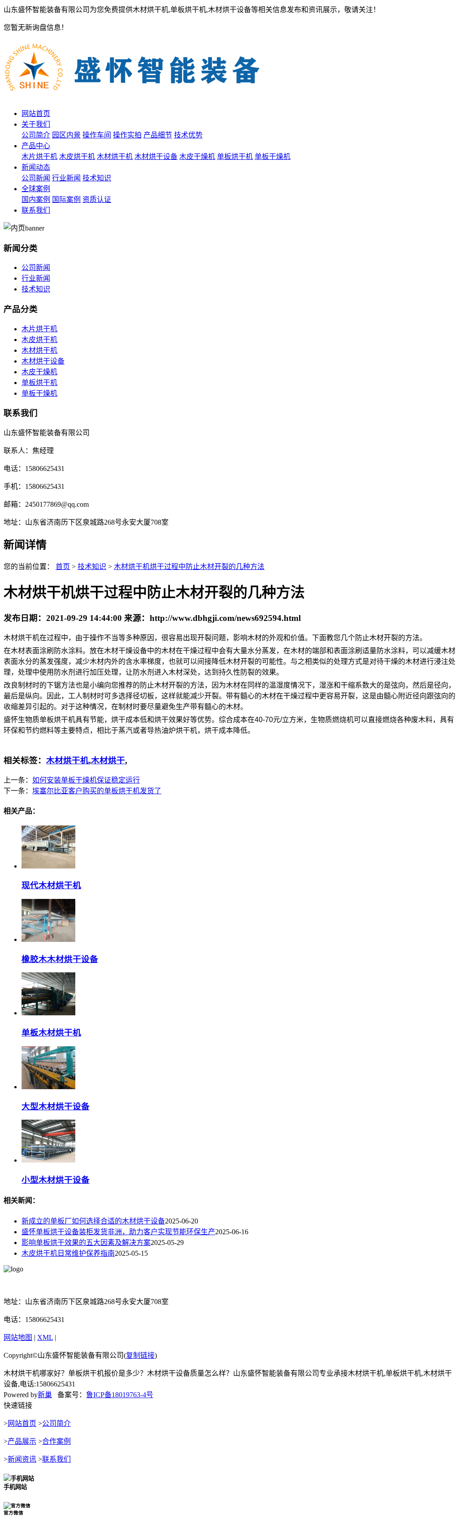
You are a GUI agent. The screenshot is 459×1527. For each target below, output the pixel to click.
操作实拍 (127, 135)
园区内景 (66, 135)
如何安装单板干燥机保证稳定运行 (86, 780)
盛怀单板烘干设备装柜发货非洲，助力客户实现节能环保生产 (118, 1232)
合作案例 (56, 1441)
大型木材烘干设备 (56, 1106)
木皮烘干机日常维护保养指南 (68, 1253)
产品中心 (36, 146)
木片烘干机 (39, 156)
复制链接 (140, 1355)
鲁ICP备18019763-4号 (119, 1395)
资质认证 (96, 199)
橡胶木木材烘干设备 (60, 959)
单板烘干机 (235, 156)
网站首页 (36, 113)
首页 (63, 566)
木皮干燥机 (197, 156)
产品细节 (157, 135)
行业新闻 (66, 178)
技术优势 (188, 135)
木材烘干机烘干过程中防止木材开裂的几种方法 (189, 566)
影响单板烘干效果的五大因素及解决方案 (86, 1242)
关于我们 (36, 124)
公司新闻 (36, 178)
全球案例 (36, 188)
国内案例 (36, 199)
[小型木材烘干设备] (48, 1160)
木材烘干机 (115, 156)
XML (45, 1337)
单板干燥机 (272, 156)
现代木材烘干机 (51, 885)
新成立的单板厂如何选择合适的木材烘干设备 (93, 1221)
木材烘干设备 (156, 156)
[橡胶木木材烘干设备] (48, 939)
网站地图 (18, 1337)
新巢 (45, 1395)
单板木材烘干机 (51, 1032)
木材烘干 (108, 760)
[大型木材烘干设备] (48, 1087)
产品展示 (22, 1441)
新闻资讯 (22, 1459)
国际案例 (66, 199)
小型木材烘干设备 (56, 1180)
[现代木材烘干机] (48, 866)
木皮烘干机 (77, 156)
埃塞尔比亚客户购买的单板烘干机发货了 (96, 791)
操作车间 (96, 135)
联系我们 (36, 210)
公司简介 (36, 135)
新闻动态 (36, 167)
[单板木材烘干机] (48, 1013)
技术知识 (96, 178)
